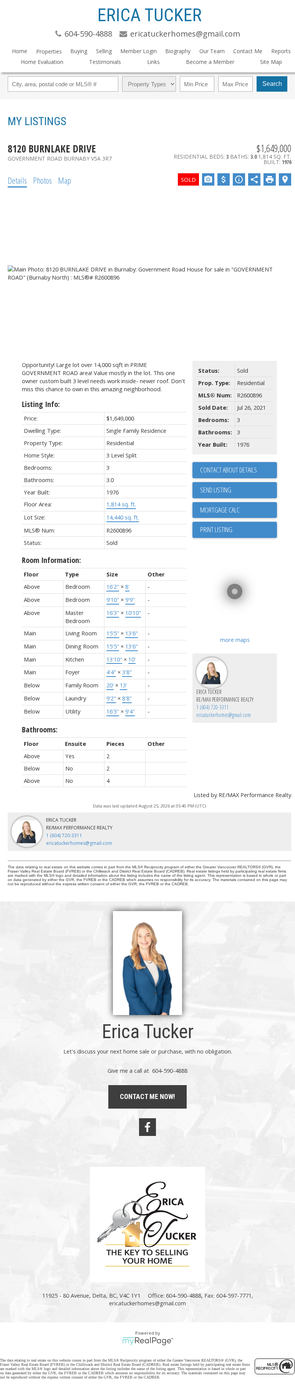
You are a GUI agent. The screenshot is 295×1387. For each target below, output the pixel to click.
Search (272, 83)
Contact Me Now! (147, 1096)
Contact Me (247, 51)
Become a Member (210, 61)
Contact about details (228, 469)
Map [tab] (64, 180)
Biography (178, 51)
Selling (104, 51)
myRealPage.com (148, 1341)
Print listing (216, 529)
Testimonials (105, 61)
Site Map (271, 61)
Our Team (212, 51)
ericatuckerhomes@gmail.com (223, 715)
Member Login (138, 51)
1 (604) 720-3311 (212, 707)
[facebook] (147, 1127)
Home (19, 51)
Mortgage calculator (238, 510)
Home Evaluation (42, 61)
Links (153, 61)
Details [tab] (17, 180)
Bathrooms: (40, 729)
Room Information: (51, 560)
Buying (78, 51)
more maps (235, 639)
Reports (281, 51)
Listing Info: (41, 404)
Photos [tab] (42, 180)
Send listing (215, 489)
